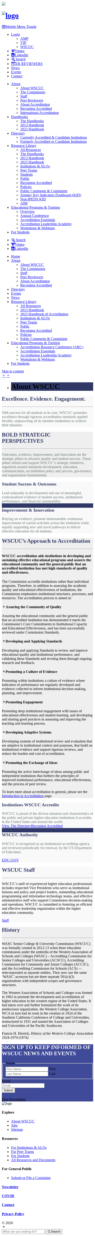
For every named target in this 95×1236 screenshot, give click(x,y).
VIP (23, 43)
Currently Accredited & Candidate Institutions (53, 137)
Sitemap (17, 1129)
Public (25, 179)
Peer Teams (28, 170)
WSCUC (27, 47)
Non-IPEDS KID (33, 199)
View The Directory (16, 826)
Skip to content (13, 371)
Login (15, 34)
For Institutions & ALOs (29, 1148)
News (15, 68)
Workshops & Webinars (37, 228)
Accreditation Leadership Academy (46, 224)
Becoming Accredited (36, 109)
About (15, 84)
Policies (26, 187)
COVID (8, 1196)
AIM (23, 203)
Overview (27, 211)
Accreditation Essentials (37, 220)
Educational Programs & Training (35, 207)
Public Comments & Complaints (43, 191)
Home (15, 256)
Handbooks (19, 117)
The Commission (32, 92)
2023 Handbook (32, 129)
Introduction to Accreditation (23, 796)
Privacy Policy (13, 1214)
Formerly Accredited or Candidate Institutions (53, 141)
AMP (24, 38)
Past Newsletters (14, 1099)
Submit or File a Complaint (30, 1178)
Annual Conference (34, 216)
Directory (18, 133)
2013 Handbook (32, 125)
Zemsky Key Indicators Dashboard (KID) (50, 195)
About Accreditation (35, 104)
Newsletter (10, 1187)
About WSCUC (32, 88)
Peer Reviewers (31, 100)
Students (26, 174)
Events (16, 72)
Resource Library (23, 146)
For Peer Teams (22, 1152)
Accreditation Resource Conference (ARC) (51, 347)
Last (52, 1074)
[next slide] (4, 375)
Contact (16, 76)
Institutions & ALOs (35, 166)
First (52, 1069)
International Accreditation (39, 113)
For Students (20, 232)
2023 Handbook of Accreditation (44, 314)
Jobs (14, 1125)
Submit (8, 1090)
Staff (23, 96)
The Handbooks (32, 121)
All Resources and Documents (33, 1160)
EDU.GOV (10, 860)
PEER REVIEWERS (27, 64)
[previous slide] (8, 375)
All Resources (30, 150)
